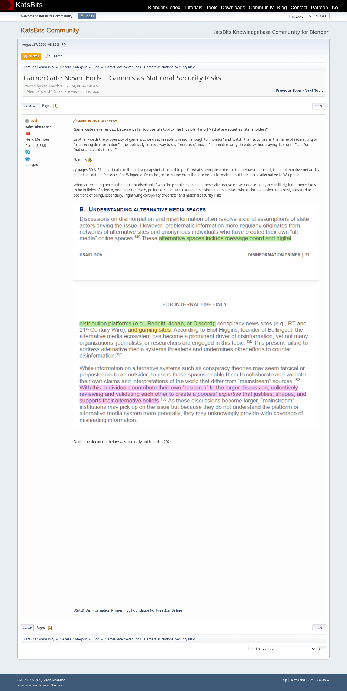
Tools (211, 7)
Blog (282, 7)
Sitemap (56, 685)
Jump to (253, 648)
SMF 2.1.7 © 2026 (29, 680)
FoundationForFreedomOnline (156, 610)
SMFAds (22, 685)
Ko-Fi (337, 7)
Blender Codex (164, 7)
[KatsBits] (27, 158)
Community (261, 7)
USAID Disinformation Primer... (99, 610)
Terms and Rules (302, 680)
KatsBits (29, 5)
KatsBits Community (50, 30)
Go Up (27, 627)
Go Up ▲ (323, 680)
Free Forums (41, 685)
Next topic (313, 90)
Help (284, 680)
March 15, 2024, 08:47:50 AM (97, 121)
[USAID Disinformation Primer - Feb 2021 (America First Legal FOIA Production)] (196, 525)
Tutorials (193, 7)
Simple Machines (54, 680)
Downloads (233, 7)
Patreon (319, 7)
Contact (299, 7)
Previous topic (289, 90)
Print (319, 106)
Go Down (30, 106)
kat (34, 121)
